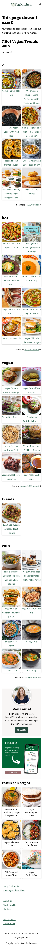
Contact (7, 909)
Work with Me (9, 905)
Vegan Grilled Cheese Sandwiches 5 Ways (11, 612)
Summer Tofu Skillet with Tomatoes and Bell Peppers (31, 131)
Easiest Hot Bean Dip (11, 338)
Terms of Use (9, 923)
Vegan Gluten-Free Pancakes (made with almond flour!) (32, 575)
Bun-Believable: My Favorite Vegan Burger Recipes (11, 193)
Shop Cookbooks (11, 886)
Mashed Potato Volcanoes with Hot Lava (11, 280)
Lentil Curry (11, 670)
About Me (21, 730)
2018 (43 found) (31, 677)
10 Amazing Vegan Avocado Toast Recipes (11, 529)
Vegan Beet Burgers (11, 417)
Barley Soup (31, 641)
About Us (7, 901)
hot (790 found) (31, 349)
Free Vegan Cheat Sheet (14, 890)
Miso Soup (31, 670)
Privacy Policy (9, 919)
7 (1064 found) (32, 204)
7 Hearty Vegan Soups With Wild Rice (11, 131)
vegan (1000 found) (30, 486)
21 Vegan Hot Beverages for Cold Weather (31, 247)
